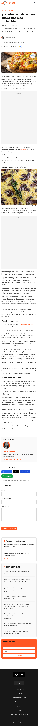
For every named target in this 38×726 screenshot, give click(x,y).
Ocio (7, 25)
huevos (23, 149)
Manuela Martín (10, 38)
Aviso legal (19, 693)
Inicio (2, 25)
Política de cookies (19, 702)
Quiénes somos (19, 689)
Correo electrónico (6, 498)
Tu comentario (5, 506)
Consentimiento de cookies (19, 715)
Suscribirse (19, 655)
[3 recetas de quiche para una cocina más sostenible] (33, 56)
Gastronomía (8, 10)
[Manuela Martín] (2, 37)
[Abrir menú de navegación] (35, 3)
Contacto (19, 706)
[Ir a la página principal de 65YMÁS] (8, 3)
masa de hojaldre (27, 324)
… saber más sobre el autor (12, 459)
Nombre (3, 490)
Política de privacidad (19, 698)
